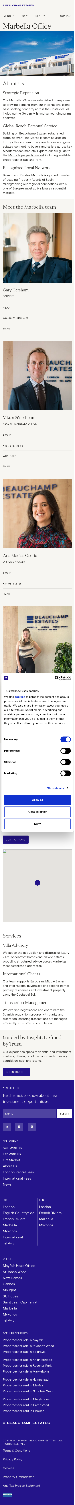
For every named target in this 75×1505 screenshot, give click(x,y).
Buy (23, 16)
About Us (10, 1166)
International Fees (17, 1178)
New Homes (12, 1278)
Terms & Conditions (16, 1450)
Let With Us (12, 1154)
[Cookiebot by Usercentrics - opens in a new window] (55, 678)
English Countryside (18, 1213)
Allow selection (38, 811)
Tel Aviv (9, 1243)
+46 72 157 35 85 (13, 445)
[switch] (65, 751)
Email (6, 328)
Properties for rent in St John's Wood (29, 1391)
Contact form (16, 839)
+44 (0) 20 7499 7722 (16, 318)
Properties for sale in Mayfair (23, 1340)
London (9, 1207)
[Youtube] (32, 1127)
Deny (37, 823)
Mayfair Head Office (19, 1266)
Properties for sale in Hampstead (26, 1379)
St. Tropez (10, 1296)
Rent (38, 16)
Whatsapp (9, 456)
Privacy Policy (12, 1459)
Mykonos (10, 1231)
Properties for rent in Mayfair (23, 1385)
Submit (64, 1113)
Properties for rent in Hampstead (26, 1405)
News (7, 1184)
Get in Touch (14, 1072)
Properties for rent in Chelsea (23, 1411)
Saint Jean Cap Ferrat (20, 1302)
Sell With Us (12, 1148)
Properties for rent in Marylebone (26, 1399)
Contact (66, 16)
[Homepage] (37, 5)
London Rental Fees (18, 1172)
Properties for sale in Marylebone (26, 1371)
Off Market (11, 1160)
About (7, 307)
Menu (7, 16)
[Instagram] (19, 1127)
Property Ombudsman (18, 1477)
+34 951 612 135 (12, 583)
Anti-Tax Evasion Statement (21, 1485)
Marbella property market (26, 155)
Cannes (9, 1284)
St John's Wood (15, 1272)
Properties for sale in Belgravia (24, 1351)
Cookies (8, 1468)
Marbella (10, 1225)
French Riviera (14, 1219)
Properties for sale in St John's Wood (28, 1346)
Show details (55, 788)
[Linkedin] (7, 1127)
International (13, 1237)
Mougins (9, 1290)
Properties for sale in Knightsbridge (27, 1359)
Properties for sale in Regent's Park (27, 1365)
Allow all (37, 799)
